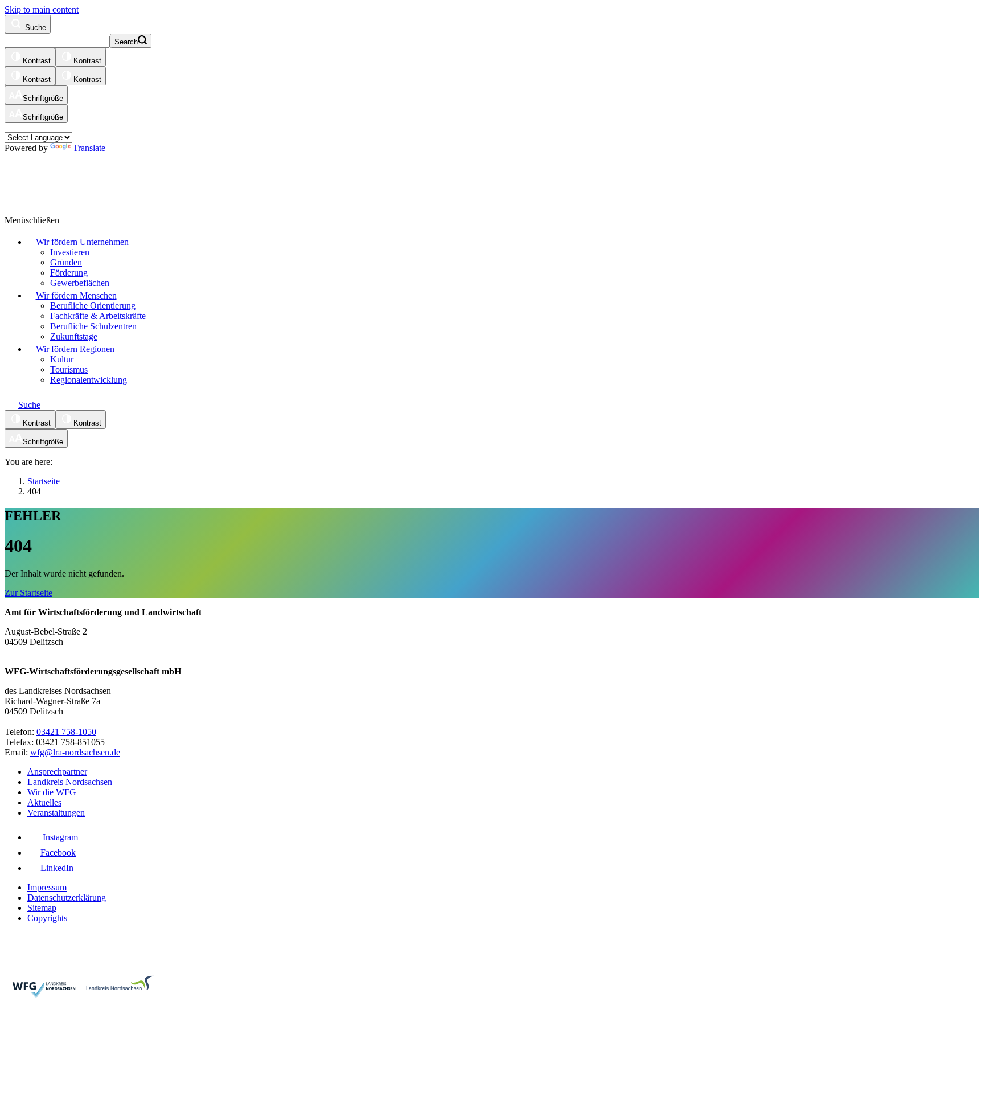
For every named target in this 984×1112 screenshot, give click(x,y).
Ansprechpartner (57, 771)
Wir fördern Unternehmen (82, 242)
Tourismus (69, 369)
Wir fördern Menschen (76, 295)
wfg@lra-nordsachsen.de (75, 752)
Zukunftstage (73, 336)
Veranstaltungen (56, 812)
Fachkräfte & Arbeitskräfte (98, 316)
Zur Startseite (28, 593)
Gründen (66, 262)
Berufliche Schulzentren (93, 326)
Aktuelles (44, 802)
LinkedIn (56, 868)
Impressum (47, 887)
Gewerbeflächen (79, 283)
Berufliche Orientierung (93, 305)
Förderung (69, 272)
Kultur (61, 359)
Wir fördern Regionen (75, 349)
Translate (89, 148)
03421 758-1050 (66, 732)
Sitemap (41, 908)
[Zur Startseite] (144, 178)
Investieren (69, 252)
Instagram (59, 837)
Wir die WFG (51, 792)
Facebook (58, 852)
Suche (34, 27)
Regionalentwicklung (88, 380)
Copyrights (47, 918)
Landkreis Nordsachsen (69, 782)
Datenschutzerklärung (66, 897)
